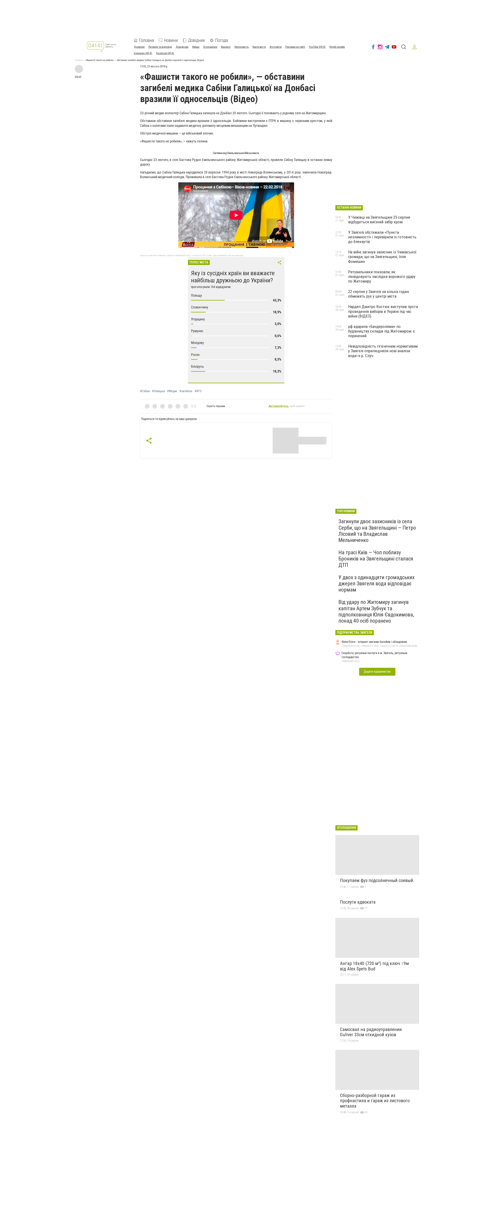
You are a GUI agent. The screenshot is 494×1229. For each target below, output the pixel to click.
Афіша (195, 46)
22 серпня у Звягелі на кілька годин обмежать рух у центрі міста (378, 294)
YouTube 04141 (317, 46)
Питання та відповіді (160, 46)
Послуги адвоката (358, 902)
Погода (221, 40)
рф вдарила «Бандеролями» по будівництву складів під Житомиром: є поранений (381, 331)
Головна (146, 40)
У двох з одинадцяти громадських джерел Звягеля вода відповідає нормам (376, 583)
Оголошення (210, 46)
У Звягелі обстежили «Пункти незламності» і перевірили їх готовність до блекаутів (382, 237)
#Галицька (158, 391)
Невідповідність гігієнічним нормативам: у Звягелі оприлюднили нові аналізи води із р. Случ (383, 351)
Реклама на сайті (295, 46)
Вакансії (226, 46)
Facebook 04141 (165, 53)
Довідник (196, 40)
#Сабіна (145, 391)
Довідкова (182, 46)
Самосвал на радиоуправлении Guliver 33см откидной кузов (371, 1032)
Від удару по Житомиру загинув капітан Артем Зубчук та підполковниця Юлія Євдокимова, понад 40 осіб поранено (376, 611)
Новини (171, 40)
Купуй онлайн (337, 46)
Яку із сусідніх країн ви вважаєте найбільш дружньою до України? (233, 276)
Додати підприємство (377, 671)
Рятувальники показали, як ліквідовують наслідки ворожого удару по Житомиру (381, 277)
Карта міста (259, 46)
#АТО (198, 391)
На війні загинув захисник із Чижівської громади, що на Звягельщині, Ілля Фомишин (382, 257)
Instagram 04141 (143, 53)
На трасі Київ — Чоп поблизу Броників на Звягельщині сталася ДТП (375, 558)
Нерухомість (241, 46)
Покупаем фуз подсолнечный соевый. (377, 880)
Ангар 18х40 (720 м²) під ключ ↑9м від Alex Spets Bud (374, 966)
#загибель (185, 391)
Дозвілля (139, 46)
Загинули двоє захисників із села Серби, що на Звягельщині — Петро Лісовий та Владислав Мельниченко (377, 530)
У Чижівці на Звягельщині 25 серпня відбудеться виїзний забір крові (379, 219)
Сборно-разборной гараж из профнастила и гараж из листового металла (375, 1101)
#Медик (172, 391)
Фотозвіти (276, 46)
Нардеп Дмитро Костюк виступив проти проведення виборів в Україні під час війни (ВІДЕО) (383, 311)
